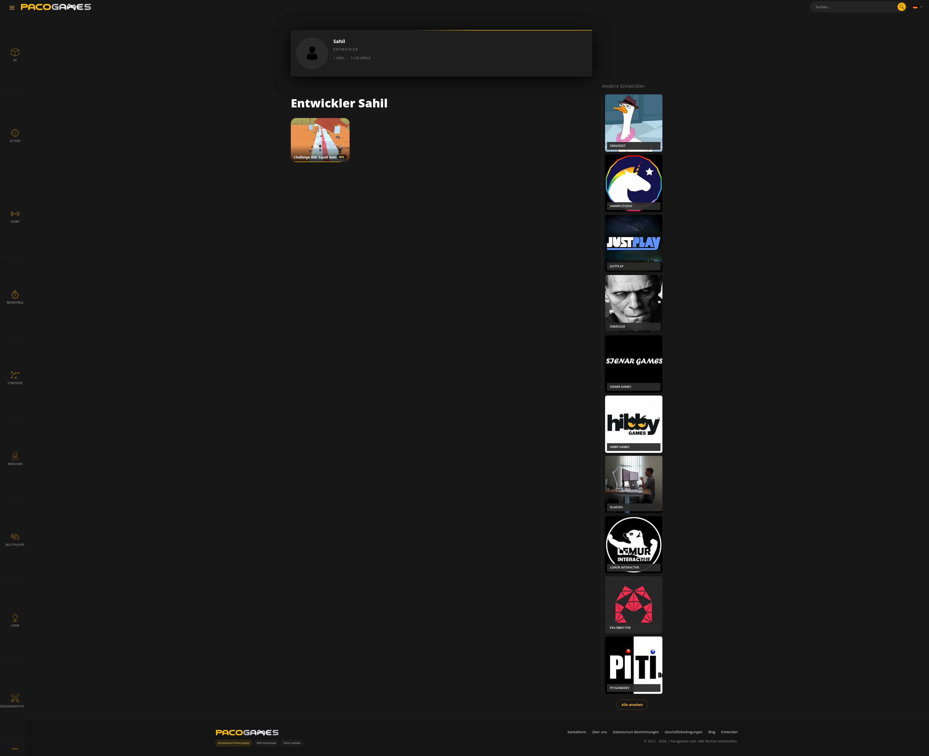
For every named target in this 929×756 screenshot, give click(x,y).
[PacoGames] (247, 733)
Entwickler (729, 732)
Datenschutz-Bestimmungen (636, 732)
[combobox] (858, 6)
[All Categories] (15, 748)
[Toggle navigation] (12, 8)
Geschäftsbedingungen (684, 732)
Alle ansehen (632, 704)
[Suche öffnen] (902, 7)
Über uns (599, 732)
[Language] (918, 6)
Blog (711, 732)
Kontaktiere (577, 732)
